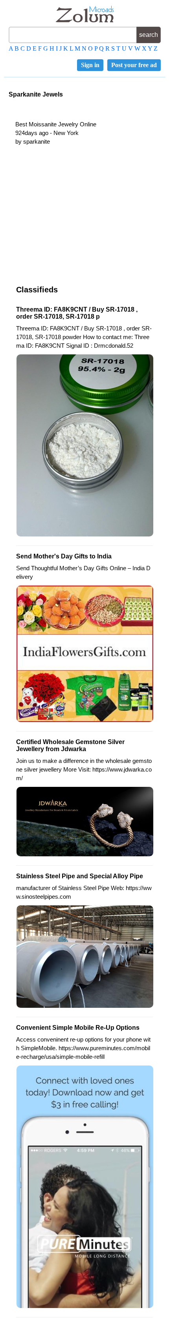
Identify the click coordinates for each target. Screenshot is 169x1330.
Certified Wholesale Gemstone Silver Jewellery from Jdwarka (70, 745)
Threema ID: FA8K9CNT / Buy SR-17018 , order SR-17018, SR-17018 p (77, 313)
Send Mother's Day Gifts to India (64, 556)
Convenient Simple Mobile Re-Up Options (78, 1027)
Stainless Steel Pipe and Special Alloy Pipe (79, 876)
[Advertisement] (82, 217)
